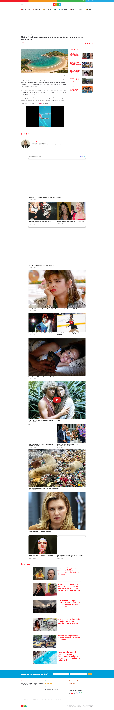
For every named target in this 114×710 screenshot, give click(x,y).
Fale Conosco (36, 699)
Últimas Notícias (26, 9)
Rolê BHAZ (37, 9)
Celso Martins (26, 42)
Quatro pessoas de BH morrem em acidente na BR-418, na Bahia (75, 80)
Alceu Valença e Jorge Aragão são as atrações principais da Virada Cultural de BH (75, 88)
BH (55, 9)
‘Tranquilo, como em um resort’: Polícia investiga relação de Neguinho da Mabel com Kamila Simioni (68, 587)
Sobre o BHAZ (26, 699)
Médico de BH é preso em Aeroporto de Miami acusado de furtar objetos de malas (68, 571)
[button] (85, 43)
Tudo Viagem (39, 103)
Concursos (55, 689)
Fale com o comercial (47, 699)
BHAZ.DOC (72, 683)
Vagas (46, 689)
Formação (50, 689)
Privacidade (58, 699)
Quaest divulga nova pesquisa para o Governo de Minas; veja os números (75, 64)
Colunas (47, 687)
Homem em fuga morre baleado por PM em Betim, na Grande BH (68, 638)
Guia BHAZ (80, 9)
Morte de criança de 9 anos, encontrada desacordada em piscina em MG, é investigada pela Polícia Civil (68, 656)
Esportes (47, 680)
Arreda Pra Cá (47, 9)
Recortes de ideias (74, 680)
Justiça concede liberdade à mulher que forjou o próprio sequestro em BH (68, 621)
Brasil (72, 9)
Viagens (34, 34)
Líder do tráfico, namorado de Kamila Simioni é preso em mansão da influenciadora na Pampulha (74, 56)
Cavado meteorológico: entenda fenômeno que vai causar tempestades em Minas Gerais (68, 604)
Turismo (89, 9)
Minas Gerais (64, 9)
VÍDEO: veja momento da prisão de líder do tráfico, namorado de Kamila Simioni (75, 72)
